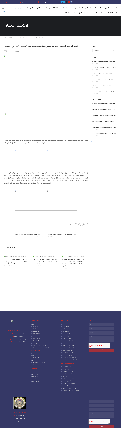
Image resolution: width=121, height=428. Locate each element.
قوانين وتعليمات (69, 13)
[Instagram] (66, 2)
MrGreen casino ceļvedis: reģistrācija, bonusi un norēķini (29, 234)
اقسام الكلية (66, 8)
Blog (11, 37)
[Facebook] (76, 224)
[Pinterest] (87, 224)
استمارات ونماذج (84, 13)
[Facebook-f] (71, 2)
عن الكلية (39, 8)
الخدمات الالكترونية (110, 8)
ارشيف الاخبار (7, 51)
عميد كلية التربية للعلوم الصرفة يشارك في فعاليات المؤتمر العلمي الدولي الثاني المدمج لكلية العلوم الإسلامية (16, 262)
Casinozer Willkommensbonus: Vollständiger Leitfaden (62, 234)
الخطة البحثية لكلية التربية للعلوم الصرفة (87, 8)
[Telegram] (64, 2)
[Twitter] (61, 2)
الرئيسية (30, 8)
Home (5, 37)
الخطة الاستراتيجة (52, 8)
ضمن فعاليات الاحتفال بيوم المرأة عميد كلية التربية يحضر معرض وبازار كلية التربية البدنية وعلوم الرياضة (45, 262)
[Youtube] (69, 2)
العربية (110, 13)
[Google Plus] (79, 224)
